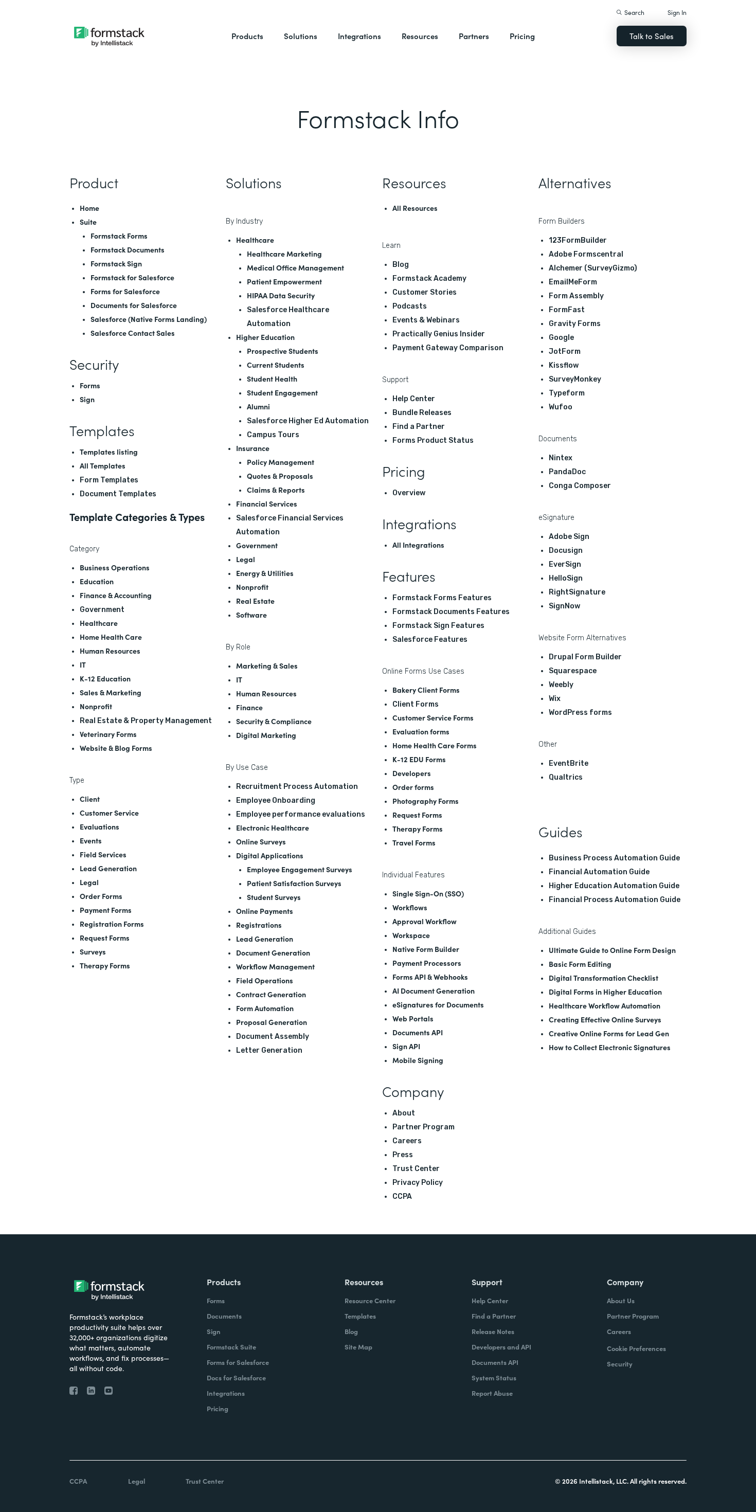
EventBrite (568, 763)
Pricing (522, 35)
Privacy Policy (417, 1182)
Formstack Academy (429, 278)
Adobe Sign (569, 536)
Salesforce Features (429, 639)
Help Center (413, 398)
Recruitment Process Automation (297, 786)
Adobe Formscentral (586, 254)
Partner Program (423, 1127)
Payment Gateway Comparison (447, 348)
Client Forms (415, 704)
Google (561, 337)
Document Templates (118, 494)
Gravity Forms (575, 323)
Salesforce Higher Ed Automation (308, 421)
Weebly (561, 684)
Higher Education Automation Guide (614, 885)
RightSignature (577, 592)
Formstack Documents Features (451, 611)
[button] (247, 36)
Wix (555, 698)
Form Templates (109, 480)
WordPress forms (580, 712)
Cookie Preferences (636, 1348)
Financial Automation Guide (599, 872)
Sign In (677, 12)
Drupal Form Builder (585, 657)
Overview (408, 493)
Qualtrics (566, 777)
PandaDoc (567, 471)
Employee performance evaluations (300, 814)
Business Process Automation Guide (614, 858)
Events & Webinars (426, 320)
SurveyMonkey (575, 379)
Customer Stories (424, 292)
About (403, 1113)
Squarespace (573, 671)
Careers (407, 1141)
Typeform (567, 393)
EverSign (565, 564)
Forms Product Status (433, 440)
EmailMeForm (573, 282)
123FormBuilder (578, 240)
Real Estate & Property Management (146, 720)
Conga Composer (580, 485)
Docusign (566, 550)
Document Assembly (272, 1036)
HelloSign (566, 578)
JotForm (565, 351)
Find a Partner (418, 426)
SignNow (564, 606)
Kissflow (564, 365)
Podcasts (409, 306)
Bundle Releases (422, 412)
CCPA (402, 1196)
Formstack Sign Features (438, 625)
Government (102, 609)
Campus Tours (273, 434)
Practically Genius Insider (438, 334)
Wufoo (560, 407)
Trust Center (416, 1168)
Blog (400, 264)
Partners (474, 35)
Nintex (560, 458)
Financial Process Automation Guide (614, 899)
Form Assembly (576, 296)
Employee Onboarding (275, 800)
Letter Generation (269, 1050)
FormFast (567, 309)
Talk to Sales (651, 35)
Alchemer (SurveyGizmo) (593, 268)
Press (402, 1154)
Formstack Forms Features (442, 597)
